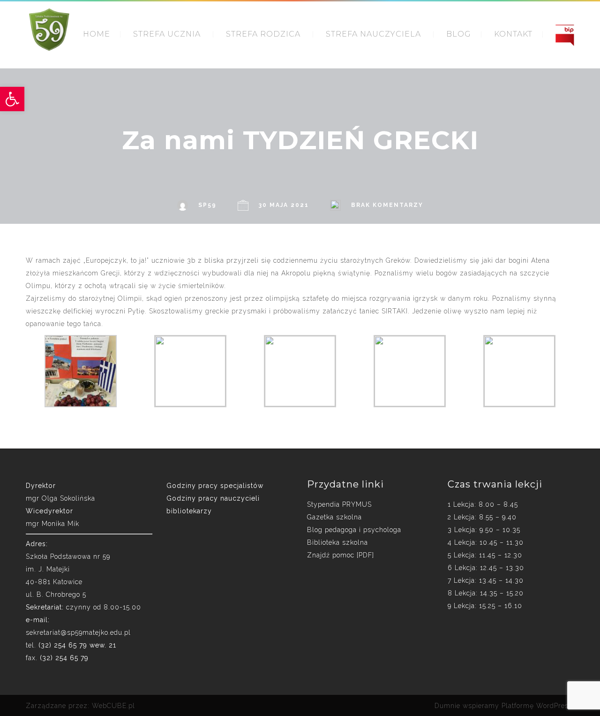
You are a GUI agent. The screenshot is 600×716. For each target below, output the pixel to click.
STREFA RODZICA (263, 34)
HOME (96, 34)
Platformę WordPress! (538, 705)
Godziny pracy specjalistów (214, 485)
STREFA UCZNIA (167, 34)
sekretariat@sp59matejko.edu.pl (78, 632)
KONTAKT (513, 34)
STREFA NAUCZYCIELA (373, 34)
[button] (12, 99)
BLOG (458, 34)
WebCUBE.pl (113, 705)
